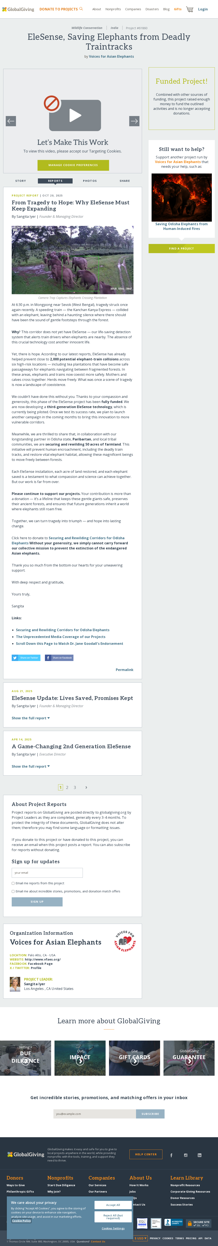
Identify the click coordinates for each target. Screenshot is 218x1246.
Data (208, 1238)
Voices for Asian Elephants (111, 56)
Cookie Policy (21, 1221)
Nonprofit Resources (185, 1185)
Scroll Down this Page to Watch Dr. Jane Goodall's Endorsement (69, 643)
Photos (90, 181)
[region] (70, 1217)
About (96, 9)
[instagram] (185, 1155)
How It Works (138, 1185)
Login (203, 9)
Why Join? (54, 1191)
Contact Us (137, 1204)
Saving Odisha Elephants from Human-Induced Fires (181, 226)
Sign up (37, 901)
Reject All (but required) (113, 1216)
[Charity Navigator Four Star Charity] (144, 1223)
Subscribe (150, 1114)
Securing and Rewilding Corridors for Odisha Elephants (62, 630)
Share (125, 181)
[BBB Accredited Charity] (175, 1223)
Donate (59, 9)
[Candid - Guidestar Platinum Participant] (157, 1223)
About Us (140, 1178)
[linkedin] (199, 1155)
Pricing (191, 1238)
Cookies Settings (113, 1228)
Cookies (167, 1238)
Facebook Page (40, 964)
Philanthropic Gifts (20, 1191)
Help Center (146, 1154)
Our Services (97, 1185)
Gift (178, 9)
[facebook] (171, 1155)
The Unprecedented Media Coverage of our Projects (60, 636)
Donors (15, 1178)
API (200, 1238)
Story (20, 181)
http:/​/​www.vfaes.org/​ (43, 959)
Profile (36, 968)
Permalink (124, 669)
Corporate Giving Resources (190, 1191)
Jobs (132, 1191)
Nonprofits (113, 9)
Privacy (155, 1238)
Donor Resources (183, 1198)
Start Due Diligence (61, 1185)
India (114, 28)
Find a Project (181, 248)
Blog (166, 9)
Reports (55, 181)
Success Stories (182, 1204)
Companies (133, 9)
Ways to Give (16, 1185)
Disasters (152, 9)
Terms (179, 1238)
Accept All (113, 1205)
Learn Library (187, 1178)
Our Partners (98, 1191)
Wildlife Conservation (87, 28)
